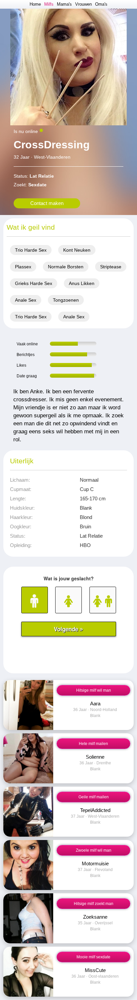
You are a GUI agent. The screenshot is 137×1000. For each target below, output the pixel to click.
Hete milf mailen (93, 743)
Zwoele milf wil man (93, 850)
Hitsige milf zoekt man (93, 903)
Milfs (49, 4)
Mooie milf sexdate (93, 957)
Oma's (101, 4)
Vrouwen (83, 4)
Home (35, 4)
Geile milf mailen (93, 797)
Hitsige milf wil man (93, 690)
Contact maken (47, 203)
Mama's (64, 4)
